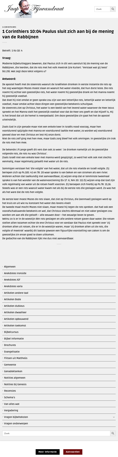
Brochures (10, 345)
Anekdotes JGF (12, 279)
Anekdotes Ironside (15, 273)
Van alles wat (11, 404)
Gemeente (10, 364)
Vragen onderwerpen (16, 423)
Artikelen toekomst (15, 325)
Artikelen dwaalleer (15, 312)
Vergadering (11, 410)
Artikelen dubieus (14, 306)
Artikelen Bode (12, 299)
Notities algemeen (14, 377)
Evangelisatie (12, 351)
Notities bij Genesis (15, 384)
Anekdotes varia (13, 286)
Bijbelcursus (11, 332)
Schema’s (9, 397)
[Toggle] (114, 417)
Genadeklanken (13, 371)
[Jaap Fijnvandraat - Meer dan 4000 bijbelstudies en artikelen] (36, 9)
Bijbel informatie (14, 338)
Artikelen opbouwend (16, 319)
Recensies (10, 390)
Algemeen (10, 266)
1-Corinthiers (9, 27)
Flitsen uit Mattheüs (15, 358)
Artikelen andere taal (16, 292)
